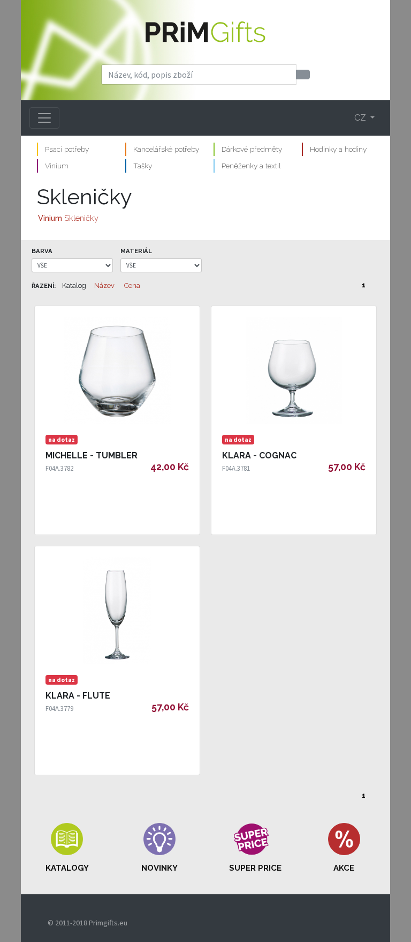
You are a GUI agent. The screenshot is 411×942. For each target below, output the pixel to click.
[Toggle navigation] (44, 118)
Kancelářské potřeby (166, 149)
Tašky (142, 165)
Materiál (136, 251)
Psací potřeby (67, 149)
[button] (66, 848)
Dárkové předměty (252, 149)
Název (104, 285)
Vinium (56, 165)
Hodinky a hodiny (338, 149)
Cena (132, 285)
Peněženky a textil (251, 165)
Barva (42, 251)
